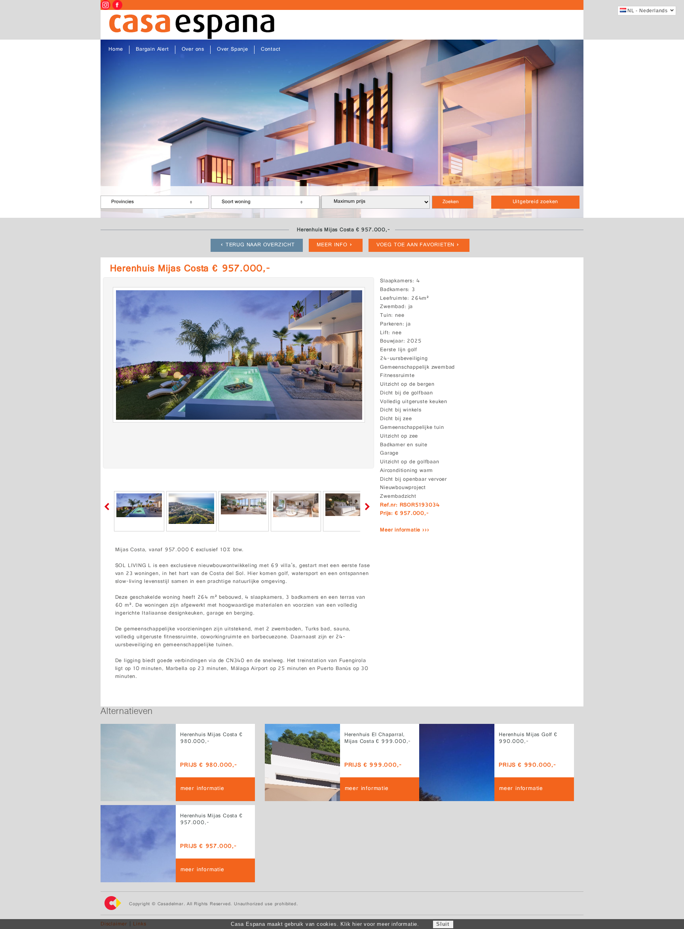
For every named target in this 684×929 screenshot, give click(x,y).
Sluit (442, 924)
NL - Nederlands (647, 10)
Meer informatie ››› (404, 530)
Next (365, 506)
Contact (271, 49)
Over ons (193, 49)
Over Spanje (232, 49)
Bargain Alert (152, 49)
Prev (108, 506)
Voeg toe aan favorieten (415, 245)
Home (115, 49)
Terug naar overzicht (260, 245)
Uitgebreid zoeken (536, 202)
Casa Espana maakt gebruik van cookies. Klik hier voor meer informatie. (325, 924)
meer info (332, 245)
